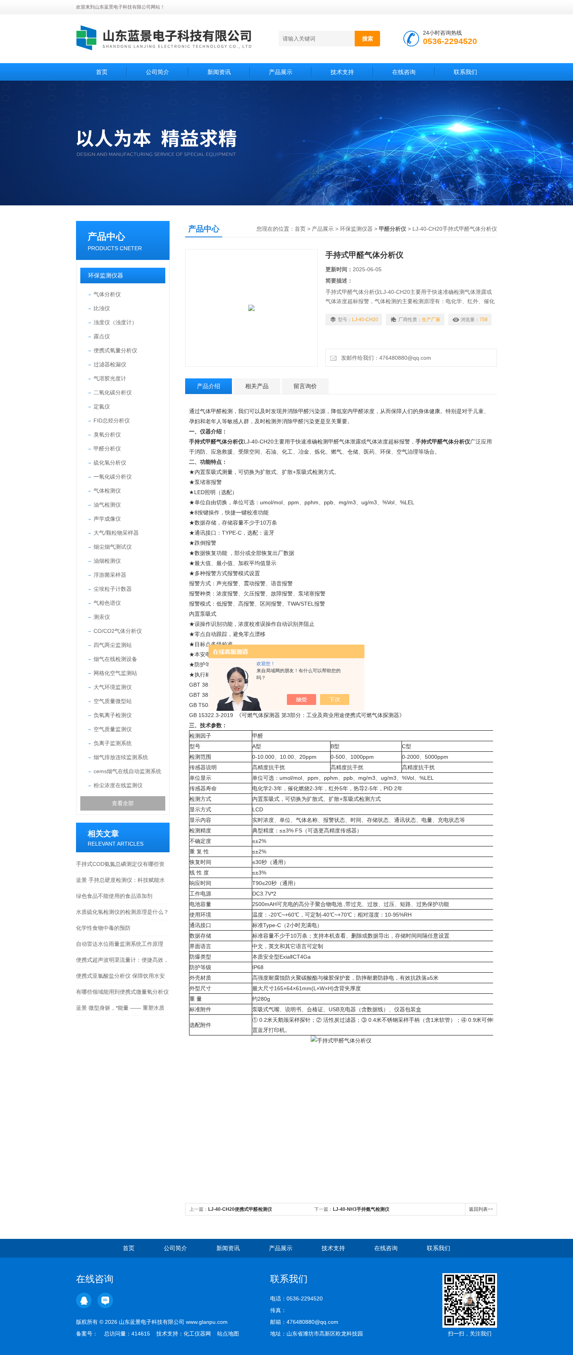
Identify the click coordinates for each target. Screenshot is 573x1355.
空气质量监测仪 (113, 729)
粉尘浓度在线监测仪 (118, 785)
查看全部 (123, 803)
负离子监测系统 (113, 743)
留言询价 (305, 386)
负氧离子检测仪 (113, 715)
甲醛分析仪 (107, 448)
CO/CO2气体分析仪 (118, 631)
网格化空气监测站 (115, 673)
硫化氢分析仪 (110, 462)
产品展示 (280, 72)
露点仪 (102, 336)
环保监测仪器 (105, 275)
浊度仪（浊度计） (115, 322)
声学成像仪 (107, 519)
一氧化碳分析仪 (113, 476)
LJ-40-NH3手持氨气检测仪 (361, 1209)
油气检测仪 (107, 505)
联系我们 (465, 72)
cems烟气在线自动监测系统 (127, 771)
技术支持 (342, 72)
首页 (102, 72)
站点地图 (228, 1333)
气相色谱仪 (107, 603)
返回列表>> (481, 1209)
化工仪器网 (197, 1333)
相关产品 (257, 386)
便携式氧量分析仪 (115, 350)
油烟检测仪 (107, 561)
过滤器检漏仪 (110, 364)
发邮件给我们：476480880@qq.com (384, 358)
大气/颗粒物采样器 (116, 533)
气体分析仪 (107, 294)
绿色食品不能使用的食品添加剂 (114, 896)
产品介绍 (208, 386)
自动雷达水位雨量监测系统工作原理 (119, 944)
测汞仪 (102, 617)
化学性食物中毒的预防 (103, 928)
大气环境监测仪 (113, 687)
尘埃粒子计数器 (113, 589)
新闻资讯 (219, 72)
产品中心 (106, 236)
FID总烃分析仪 (112, 420)
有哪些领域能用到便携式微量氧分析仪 (122, 992)
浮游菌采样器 (110, 575)
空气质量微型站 (113, 701)
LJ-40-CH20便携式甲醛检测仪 (240, 1209)
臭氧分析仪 (107, 434)
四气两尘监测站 (113, 645)
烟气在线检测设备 (115, 659)
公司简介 (157, 72)
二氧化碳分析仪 (113, 392)
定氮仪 (102, 406)
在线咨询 (404, 72)
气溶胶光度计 (110, 378)
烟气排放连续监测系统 (121, 757)
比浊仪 (102, 308)
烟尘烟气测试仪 (113, 547)
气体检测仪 (107, 491)
